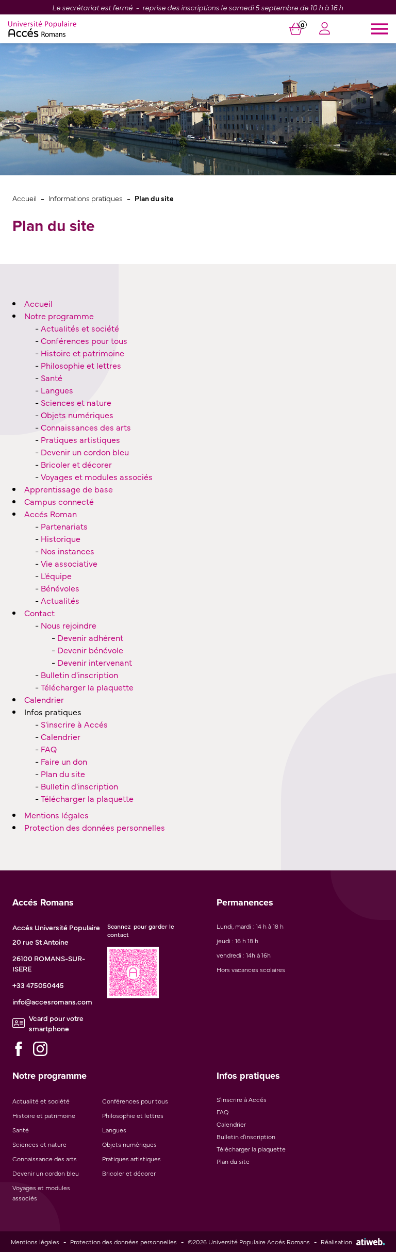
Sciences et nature (76, 402)
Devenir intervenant (94, 662)
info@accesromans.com (52, 1001)
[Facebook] (18, 1049)
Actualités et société (80, 328)
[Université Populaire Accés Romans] (42, 29)
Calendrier (44, 699)
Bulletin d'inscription (79, 674)
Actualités (60, 600)
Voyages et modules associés (97, 476)
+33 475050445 (38, 985)
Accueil (24, 198)
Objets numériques (77, 414)
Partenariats (64, 526)
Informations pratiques (85, 198)
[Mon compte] (324, 29)
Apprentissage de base (68, 489)
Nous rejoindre (68, 625)
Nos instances (67, 550)
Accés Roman (50, 513)
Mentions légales (56, 814)
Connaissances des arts (86, 427)
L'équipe (56, 575)
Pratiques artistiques (80, 439)
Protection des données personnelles (94, 827)
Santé (51, 377)
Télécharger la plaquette (87, 687)
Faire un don (64, 761)
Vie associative (69, 563)
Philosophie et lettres (81, 365)
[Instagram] (40, 1049)
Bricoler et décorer (76, 464)
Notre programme (59, 315)
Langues (57, 390)
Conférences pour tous (84, 340)
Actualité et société (41, 1101)
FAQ (49, 748)
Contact (39, 612)
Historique (60, 538)
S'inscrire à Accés (74, 724)
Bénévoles (60, 588)
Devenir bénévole (90, 649)
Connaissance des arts (44, 1159)
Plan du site (63, 773)
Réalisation (336, 1242)
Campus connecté (59, 501)
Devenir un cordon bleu (85, 451)
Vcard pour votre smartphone (56, 1023)
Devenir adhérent (90, 637)
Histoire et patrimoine (82, 352)
